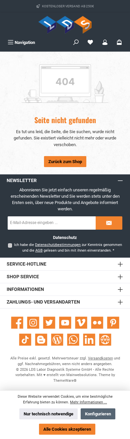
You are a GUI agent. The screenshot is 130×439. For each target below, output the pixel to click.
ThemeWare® (65, 380)
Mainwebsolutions (81, 375)
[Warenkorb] (119, 42)
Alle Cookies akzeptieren (67, 429)
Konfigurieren (98, 413)
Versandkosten (100, 358)
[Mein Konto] (105, 42)
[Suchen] (76, 42)
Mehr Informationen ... (88, 402)
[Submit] (109, 223)
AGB (39, 250)
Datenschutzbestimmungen (58, 245)
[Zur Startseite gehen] (65, 25)
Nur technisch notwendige (48, 413)
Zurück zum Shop (65, 161)
